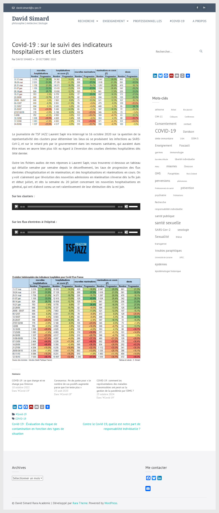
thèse (179, 236)
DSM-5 (194, 138)
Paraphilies (173, 173)
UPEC (181, 257)
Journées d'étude (161, 159)
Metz (157, 166)
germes (159, 152)
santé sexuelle (168, 222)
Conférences (189, 117)
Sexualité (162, 236)
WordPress (110, 503)
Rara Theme (80, 503)
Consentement (166, 123)
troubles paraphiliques (168, 250)
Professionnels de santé (164, 188)
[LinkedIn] (204, 7)
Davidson (188, 132)
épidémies (161, 264)
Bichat (173, 110)
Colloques (173, 117)
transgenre (160, 243)
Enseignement (114, 21)
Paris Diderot (191, 174)
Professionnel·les (147, 21)
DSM (182, 138)
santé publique (164, 216)
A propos (199, 21)
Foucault (184, 145)
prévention (187, 188)
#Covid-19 (177, 21)
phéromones (182, 181)
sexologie (183, 230)
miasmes (171, 166)
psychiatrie (160, 195)
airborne (159, 109)
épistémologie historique (168, 271)
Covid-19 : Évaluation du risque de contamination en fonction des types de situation (38, 428)
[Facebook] (197, 7)
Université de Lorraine (163, 257)
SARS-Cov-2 (162, 229)
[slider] (134, 206)
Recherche (86, 21)
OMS (158, 173)
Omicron (188, 166)
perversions (162, 181)
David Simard (30, 18)
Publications (178, 195)
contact (187, 123)
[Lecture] (16, 206)
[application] (76, 206)
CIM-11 (159, 116)
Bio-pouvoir (187, 110)
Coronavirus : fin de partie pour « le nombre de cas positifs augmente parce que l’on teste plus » (72, 384)
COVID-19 (20, 418)
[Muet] (126, 206)
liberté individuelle (185, 159)
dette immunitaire (164, 138)
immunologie (177, 152)
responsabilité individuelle (169, 209)
